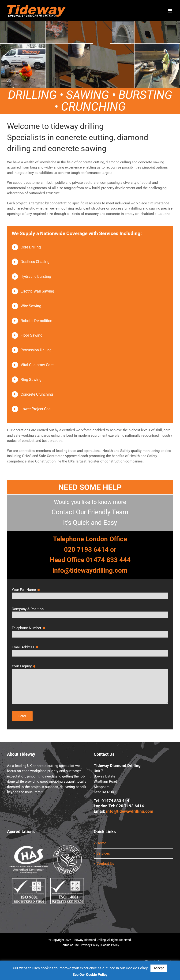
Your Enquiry (24, 666)
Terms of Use (70, 945)
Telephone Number (29, 628)
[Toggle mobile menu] (170, 10)
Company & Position (28, 609)
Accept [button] (159, 968)
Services (103, 853)
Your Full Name (26, 590)
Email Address (25, 647)
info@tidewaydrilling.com (129, 811)
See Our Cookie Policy (90, 974)
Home (101, 843)
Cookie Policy (110, 945)
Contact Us (105, 863)
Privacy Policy (90, 945)
